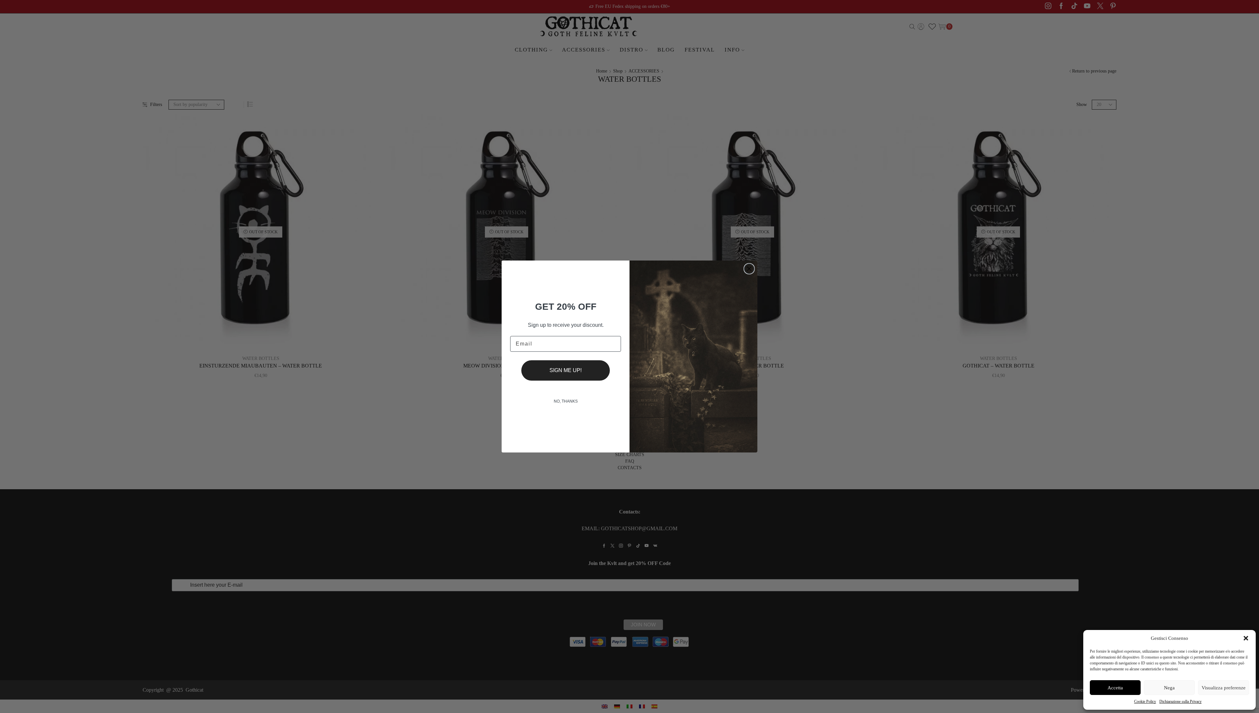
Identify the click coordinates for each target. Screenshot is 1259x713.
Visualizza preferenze (1224, 687)
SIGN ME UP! (566, 370)
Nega (1169, 687)
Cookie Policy (1145, 701)
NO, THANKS (566, 401)
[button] (1246, 638)
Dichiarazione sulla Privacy (1180, 701)
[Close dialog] (749, 269)
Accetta (1115, 687)
